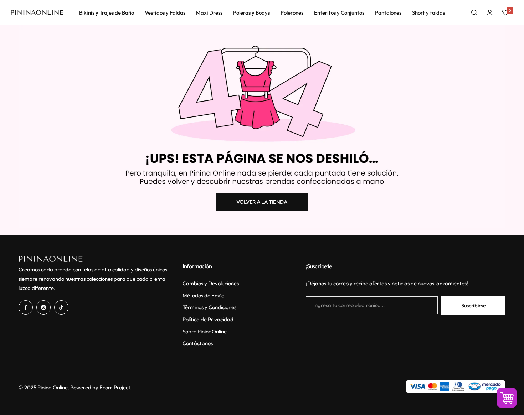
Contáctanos (198, 343)
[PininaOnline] (37, 12)
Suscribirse (473, 305)
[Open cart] (507, 398)
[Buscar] (474, 12)
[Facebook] (26, 307)
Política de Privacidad (208, 319)
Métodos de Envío (203, 295)
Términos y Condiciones (209, 307)
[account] (490, 12)
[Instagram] (43, 307)
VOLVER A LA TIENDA (262, 201)
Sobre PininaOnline (205, 331)
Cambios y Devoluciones (211, 283)
